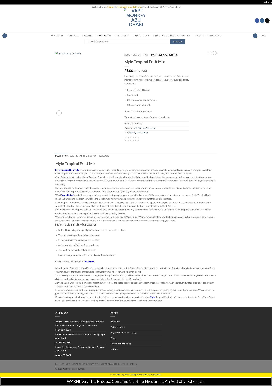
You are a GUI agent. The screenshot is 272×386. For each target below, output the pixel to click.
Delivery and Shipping (120, 343)
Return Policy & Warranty (84, 364)
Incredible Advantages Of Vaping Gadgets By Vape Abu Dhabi (80, 349)
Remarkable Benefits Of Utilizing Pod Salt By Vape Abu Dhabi (80, 336)
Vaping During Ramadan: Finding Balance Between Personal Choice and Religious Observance (79, 323)
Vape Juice (74, 36)
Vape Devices (57, 36)
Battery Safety (117, 327)
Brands (137, 55)
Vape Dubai (67, 195)
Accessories (183, 36)
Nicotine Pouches (164, 36)
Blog (112, 338)
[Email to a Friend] (137, 139)
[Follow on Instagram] (262, 20)
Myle (146, 55)
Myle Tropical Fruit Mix (67, 169)
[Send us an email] (267, 20)
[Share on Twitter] (132, 139)
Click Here (89, 261)
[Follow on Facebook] (257, 20)
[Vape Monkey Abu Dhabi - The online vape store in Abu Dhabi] (136, 20)
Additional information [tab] (83, 156)
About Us (115, 321)
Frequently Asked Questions (113, 364)
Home (127, 55)
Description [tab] (61, 156)
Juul (147, 36)
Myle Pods (138, 132)
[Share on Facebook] (127, 139)
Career (133, 364)
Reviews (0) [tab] (103, 156)
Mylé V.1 (142, 128)
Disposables (123, 36)
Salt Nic (88, 36)
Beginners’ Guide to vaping (123, 332)
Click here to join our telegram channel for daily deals (136, 374)
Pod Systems (104, 36)
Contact (114, 348)
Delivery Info (214, 36)
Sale (200, 36)
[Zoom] (59, 113)
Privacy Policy (62, 364)
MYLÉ (137, 36)
